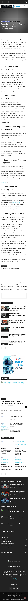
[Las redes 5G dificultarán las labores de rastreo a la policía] (5, 511)
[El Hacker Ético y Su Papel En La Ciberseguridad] (5, 329)
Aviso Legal (11, 593)
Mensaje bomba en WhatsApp (17, 516)
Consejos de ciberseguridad (15, 21)
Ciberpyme (4, 30)
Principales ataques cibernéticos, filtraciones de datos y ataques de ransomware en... (12, 403)
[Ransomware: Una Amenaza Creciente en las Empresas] (5, 322)
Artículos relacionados (7, 303)
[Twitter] (17, 588)
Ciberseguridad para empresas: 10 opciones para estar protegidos (17, 315)
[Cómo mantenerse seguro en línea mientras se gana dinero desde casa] (5, 500)
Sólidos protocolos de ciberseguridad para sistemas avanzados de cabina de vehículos (21, 287)
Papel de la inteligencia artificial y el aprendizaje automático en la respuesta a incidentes (7, 287)
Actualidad (4, 398)
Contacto (18, 595)
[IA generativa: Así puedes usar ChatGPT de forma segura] (5, 486)
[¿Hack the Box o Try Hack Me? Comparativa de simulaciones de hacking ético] (5, 308)
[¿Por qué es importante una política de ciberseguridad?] (21, 461)
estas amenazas (16, 202)
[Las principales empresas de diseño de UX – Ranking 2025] (5, 426)
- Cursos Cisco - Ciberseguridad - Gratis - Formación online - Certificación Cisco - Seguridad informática (13, 268)
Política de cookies (11, 595)
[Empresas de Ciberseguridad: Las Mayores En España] (5, 335)
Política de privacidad (19, 593)
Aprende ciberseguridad (9, 9)
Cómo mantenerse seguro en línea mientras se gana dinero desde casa (18, 500)
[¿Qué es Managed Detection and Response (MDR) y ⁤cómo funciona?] (5, 493)
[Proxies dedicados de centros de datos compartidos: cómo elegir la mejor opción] (7, 461)
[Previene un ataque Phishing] (5, 525)
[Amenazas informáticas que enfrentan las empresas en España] (5, 342)
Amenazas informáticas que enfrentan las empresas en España (17, 342)
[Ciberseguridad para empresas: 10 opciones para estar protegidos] (5, 315)
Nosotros (5, 593)
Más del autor (17, 303)
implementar (15, 140)
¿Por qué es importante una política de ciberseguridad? (20, 468)
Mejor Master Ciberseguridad (14, 596)
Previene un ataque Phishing (16, 523)
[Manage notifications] (25, 598)
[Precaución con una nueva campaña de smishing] (5, 431)
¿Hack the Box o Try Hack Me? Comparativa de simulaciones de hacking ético (17, 308)
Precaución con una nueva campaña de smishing (6, 452)
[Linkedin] (14, 588)
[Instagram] (10, 588)
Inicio (2, 9)
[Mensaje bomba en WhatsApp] (5, 518)
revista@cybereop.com (17, 578)
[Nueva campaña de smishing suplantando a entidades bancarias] (5, 418)
